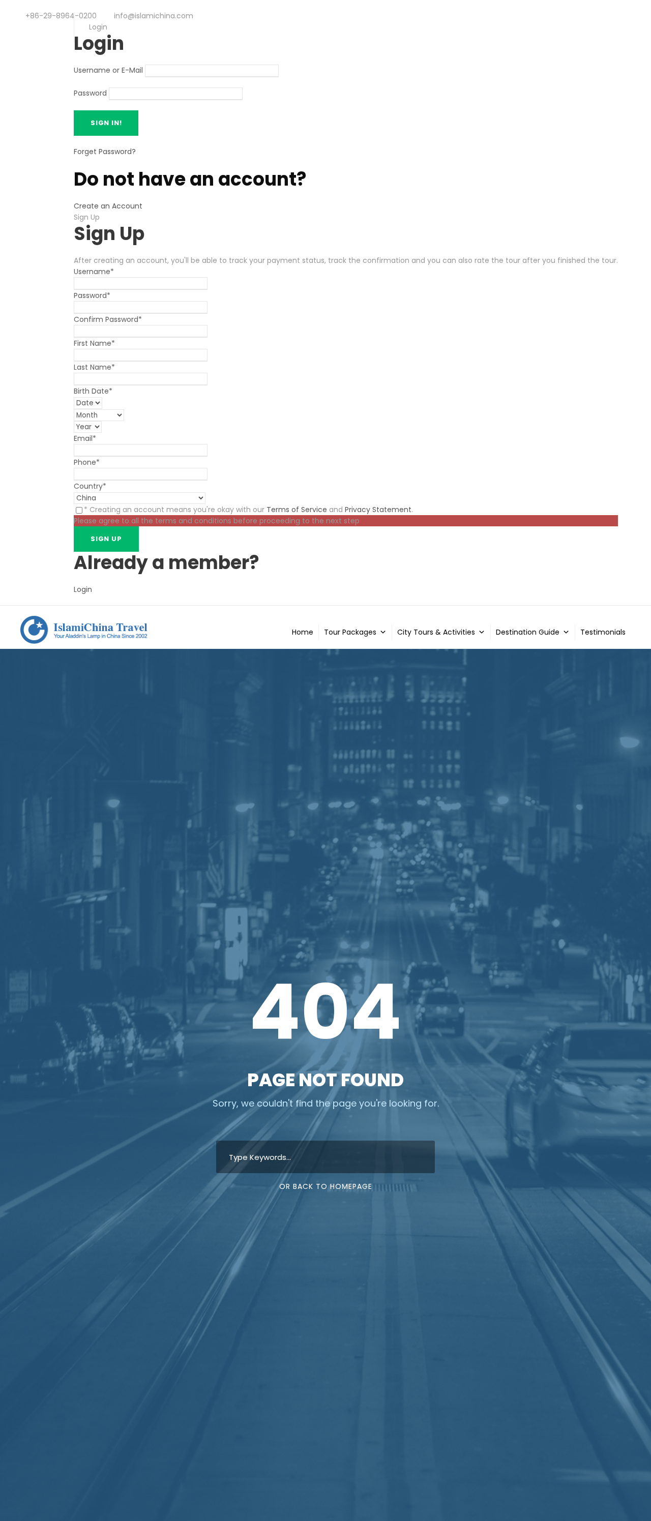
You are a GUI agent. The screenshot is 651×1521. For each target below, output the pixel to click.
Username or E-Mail (108, 71)
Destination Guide (527, 632)
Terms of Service (297, 509)
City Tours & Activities (436, 632)
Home (302, 632)
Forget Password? (105, 151)
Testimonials (603, 632)
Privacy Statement (378, 509)
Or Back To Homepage (325, 1186)
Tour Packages (350, 632)
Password (90, 93)
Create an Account (108, 206)
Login (83, 589)
